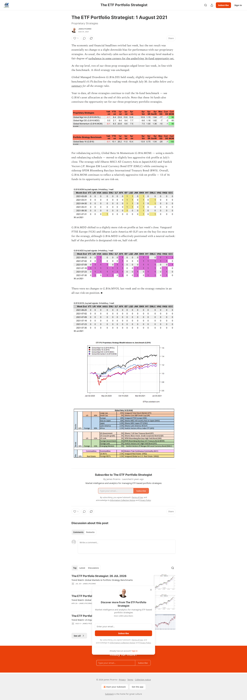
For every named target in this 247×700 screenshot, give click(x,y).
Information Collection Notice (122, 642)
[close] (151, 590)
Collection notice (143, 679)
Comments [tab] (78, 532)
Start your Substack (116, 686)
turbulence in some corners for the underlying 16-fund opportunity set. (131, 58)
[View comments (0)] (84, 38)
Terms (130, 679)
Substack (109, 694)
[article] (123, 582)
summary (76, 86)
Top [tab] (74, 568)
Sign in (238, 5)
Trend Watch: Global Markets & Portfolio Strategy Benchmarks (102, 580)
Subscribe (223, 5)
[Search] (205, 5)
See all (77, 635)
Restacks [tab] (90, 532)
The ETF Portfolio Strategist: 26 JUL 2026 (99, 576)
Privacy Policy (145, 642)
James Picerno (84, 29)
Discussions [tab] (93, 568)
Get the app (137, 686)
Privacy (122, 679)
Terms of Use (137, 640)
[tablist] (83, 532)
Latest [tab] (82, 568)
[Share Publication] (212, 5)
